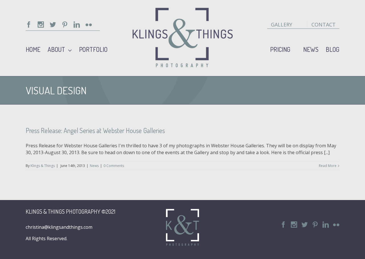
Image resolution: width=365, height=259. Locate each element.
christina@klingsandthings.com (59, 227)
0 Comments (114, 165)
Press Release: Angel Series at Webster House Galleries (95, 130)
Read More (327, 165)
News (94, 165)
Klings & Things (43, 165)
